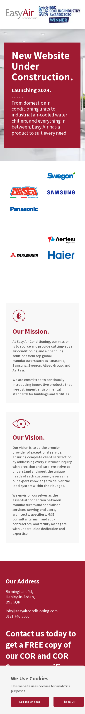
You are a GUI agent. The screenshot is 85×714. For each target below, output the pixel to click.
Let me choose (30, 702)
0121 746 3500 (17, 616)
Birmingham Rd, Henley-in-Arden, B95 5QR (20, 597)
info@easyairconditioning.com (32, 610)
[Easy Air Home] (21, 14)
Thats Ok (68, 702)
